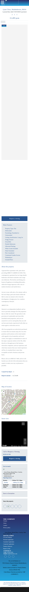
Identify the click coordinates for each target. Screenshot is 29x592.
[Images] (7, 22)
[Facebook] (5, 506)
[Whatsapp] (19, 506)
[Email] (12, 506)
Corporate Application (8, 544)
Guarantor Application (8, 541)
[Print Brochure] (26, 22)
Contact (5, 525)
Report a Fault (6, 548)
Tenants (5, 521)
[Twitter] (8, 506)
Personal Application (8, 539)
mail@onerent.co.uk (9, 476)
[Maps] (12, 22)
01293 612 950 (7, 454)
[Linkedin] (16, 506)
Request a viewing (14, 218)
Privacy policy (6, 527)
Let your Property (7, 537)
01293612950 (9, 552)
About (4, 523)
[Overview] (3, 22)
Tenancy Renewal (7, 546)
